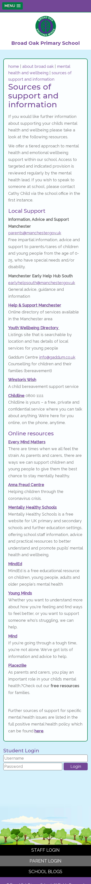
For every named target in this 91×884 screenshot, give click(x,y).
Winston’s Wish (22, 379)
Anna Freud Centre (26, 484)
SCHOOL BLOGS (45, 871)
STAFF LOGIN (45, 850)
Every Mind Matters (27, 442)
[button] (12, 6)
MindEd (15, 563)
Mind (12, 636)
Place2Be (17, 665)
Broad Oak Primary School (45, 43)
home (13, 66)
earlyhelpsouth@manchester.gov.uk (41, 282)
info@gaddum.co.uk (57, 357)
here (39, 731)
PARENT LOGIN (45, 861)
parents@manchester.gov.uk (34, 233)
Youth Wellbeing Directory (33, 327)
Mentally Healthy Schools (32, 507)
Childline (16, 395)
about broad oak (38, 66)
